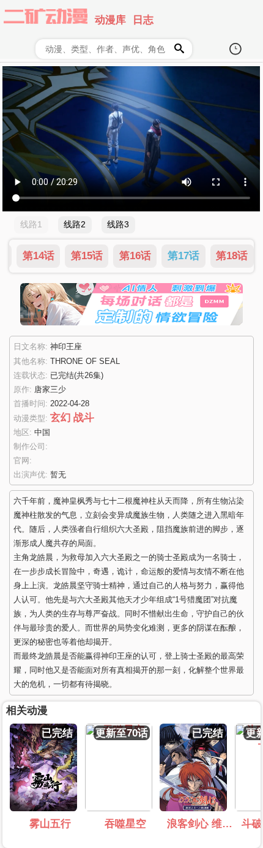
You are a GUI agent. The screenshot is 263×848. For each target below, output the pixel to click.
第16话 (135, 256)
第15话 (87, 256)
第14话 (38, 256)
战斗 (83, 417)
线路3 (118, 224)
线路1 (31, 224)
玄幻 (60, 417)
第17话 (183, 256)
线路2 (75, 224)
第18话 (232, 256)
